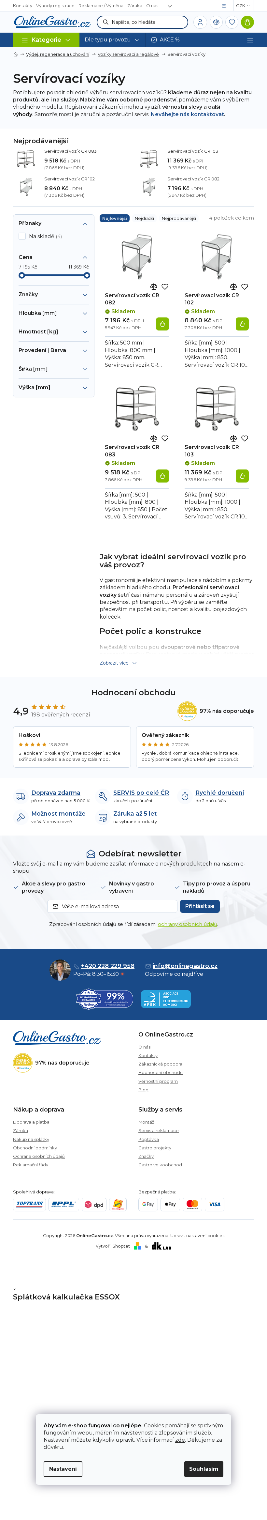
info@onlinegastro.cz (185, 966)
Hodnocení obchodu (160, 1072)
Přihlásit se (200, 906)
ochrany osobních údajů (187, 924)
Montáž (146, 1122)
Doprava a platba (31, 1122)
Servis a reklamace (158, 1130)
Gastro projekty (154, 1147)
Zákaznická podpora (160, 1064)
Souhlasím (203, 1469)
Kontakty (22, 5)
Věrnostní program (158, 1081)
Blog (143, 1089)
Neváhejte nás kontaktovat (187, 114)
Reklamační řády (30, 1164)
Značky (146, 1156)
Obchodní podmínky (35, 1147)
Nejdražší (144, 218)
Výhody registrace (55, 5)
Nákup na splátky (31, 1139)
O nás (152, 5)
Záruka (134, 5)
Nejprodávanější (179, 218)
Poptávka (148, 1139)
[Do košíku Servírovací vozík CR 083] (162, 476)
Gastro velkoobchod (160, 1164)
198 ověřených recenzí (60, 715)
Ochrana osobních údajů (39, 1156)
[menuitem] (112, 40)
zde (180, 1440)
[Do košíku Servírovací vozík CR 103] (242, 476)
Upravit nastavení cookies (197, 1235)
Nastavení (63, 1469)
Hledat (106, 22)
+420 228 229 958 (107, 966)
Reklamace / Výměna (100, 5)
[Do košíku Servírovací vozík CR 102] (242, 323)
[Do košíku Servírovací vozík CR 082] (162, 323)
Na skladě (45, 236)
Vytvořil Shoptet (113, 1246)
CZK (240, 5)
